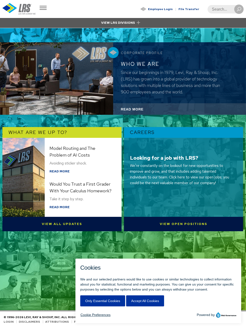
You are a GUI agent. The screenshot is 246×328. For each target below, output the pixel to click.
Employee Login (160, 9)
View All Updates (62, 224)
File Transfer (188, 9)
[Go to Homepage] (19, 9)
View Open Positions (183, 224)
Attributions (57, 321)
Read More (138, 111)
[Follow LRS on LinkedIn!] (241, 319)
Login (9, 321)
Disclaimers (29, 321)
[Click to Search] (239, 9)
